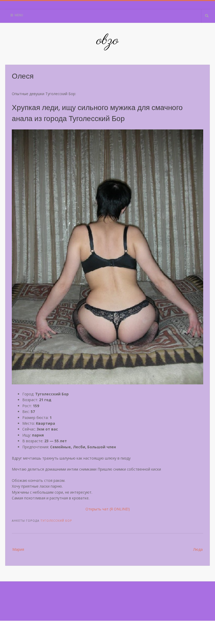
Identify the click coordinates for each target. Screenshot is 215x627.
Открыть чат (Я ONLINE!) (107, 508)
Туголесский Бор (56, 520)
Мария (18, 549)
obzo (107, 40)
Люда (198, 549)
